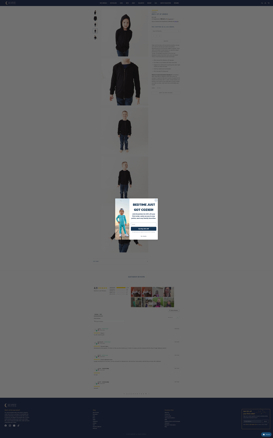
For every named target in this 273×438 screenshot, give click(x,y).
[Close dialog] (156, 200)
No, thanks (143, 236)
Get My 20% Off (143, 229)
